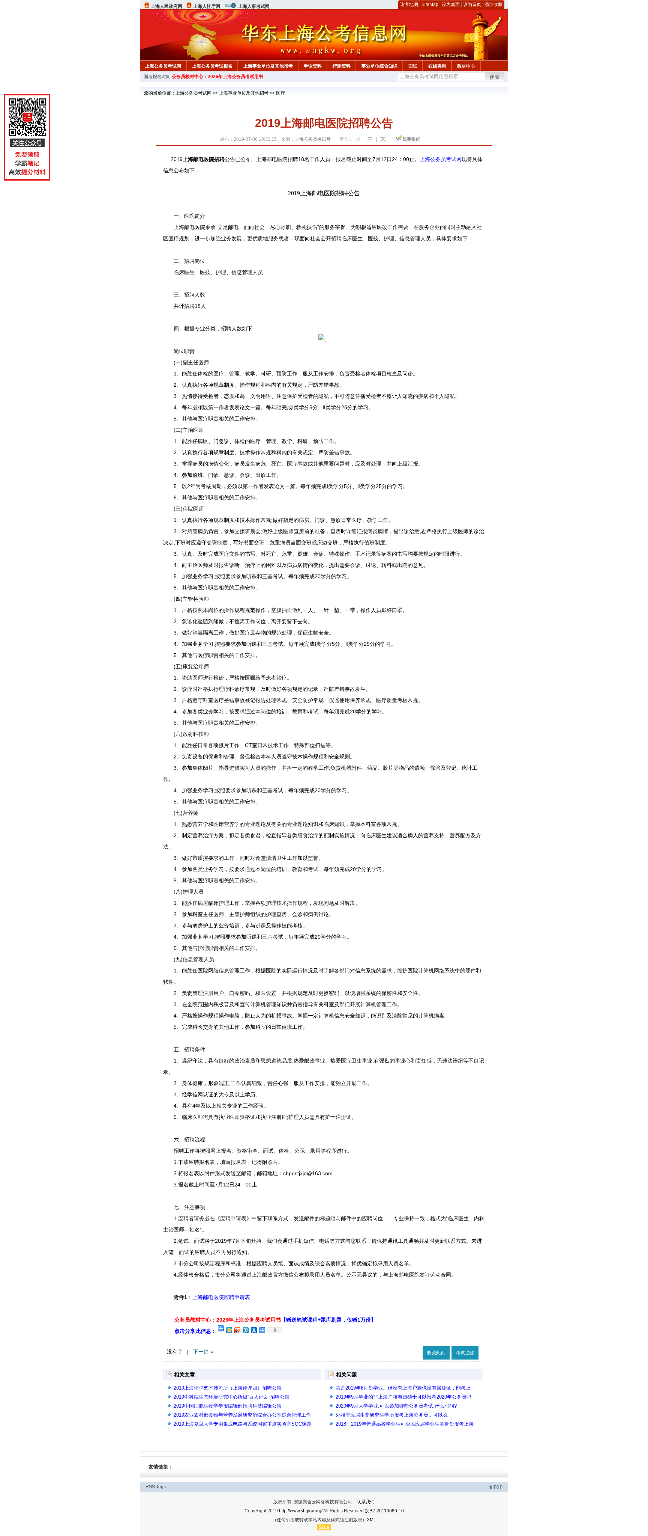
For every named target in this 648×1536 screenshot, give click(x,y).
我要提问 (411, 139)
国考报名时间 (157, 76)
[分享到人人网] (253, 1330)
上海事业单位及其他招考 (268, 66)
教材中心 (466, 66)
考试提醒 (465, 1352)
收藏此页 (436, 1352)
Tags (161, 1486)
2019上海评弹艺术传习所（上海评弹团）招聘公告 (228, 1388)
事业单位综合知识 (380, 66)
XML (371, 1519)
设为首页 (472, 4)
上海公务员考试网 (163, 66)
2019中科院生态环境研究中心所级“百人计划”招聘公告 (232, 1397)
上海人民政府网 (166, 6)
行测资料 (342, 66)
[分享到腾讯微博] (245, 1330)
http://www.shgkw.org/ (300, 1510)
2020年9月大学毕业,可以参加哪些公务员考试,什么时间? (396, 1406)
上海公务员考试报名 (212, 66)
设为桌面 (451, 4)
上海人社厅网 (206, 6)
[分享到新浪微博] (237, 1330)
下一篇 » (203, 1352)
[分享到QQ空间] (229, 1330)
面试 (412, 66)
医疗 (280, 93)
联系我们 (366, 1501)
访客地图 (409, 4)
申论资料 (313, 66)
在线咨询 (437, 66)
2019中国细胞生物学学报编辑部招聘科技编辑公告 (228, 1406)
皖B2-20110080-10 (384, 1510)
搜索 (495, 77)
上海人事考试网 (254, 6)
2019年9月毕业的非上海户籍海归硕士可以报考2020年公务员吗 (403, 1397)
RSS (150, 1486)
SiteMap (430, 4)
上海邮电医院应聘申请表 (221, 1297)
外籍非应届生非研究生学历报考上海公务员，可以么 (392, 1415)
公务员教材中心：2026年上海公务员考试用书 (217, 76)
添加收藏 (493, 4)
